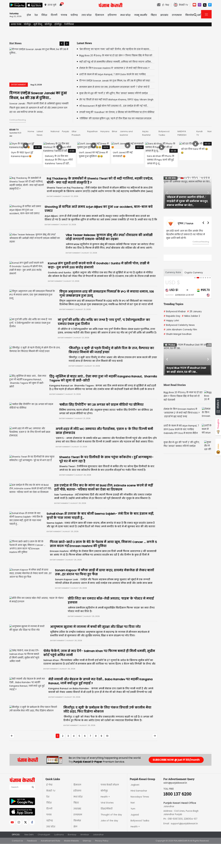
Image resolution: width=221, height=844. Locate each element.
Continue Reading (17, 120)
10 (107, 736)
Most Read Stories (175, 385)
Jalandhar (98, 834)
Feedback (32, 840)
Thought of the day (111, 814)
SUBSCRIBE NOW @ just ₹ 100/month (176, 760)
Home (31, 131)
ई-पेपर (49, 784)
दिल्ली (54, 15)
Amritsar (84, 834)
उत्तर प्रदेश (86, 15)
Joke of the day (109, 820)
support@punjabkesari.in (184, 823)
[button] (62, 44)
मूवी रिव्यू (37, 24)
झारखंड (164, 15)
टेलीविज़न (69, 24)
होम (29, 15)
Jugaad (135, 814)
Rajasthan (92, 131)
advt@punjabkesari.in (175, 782)
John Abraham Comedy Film (180, 329)
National (55, 131)
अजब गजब (16, 24)
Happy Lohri (171, 320)
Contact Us (17, 840)
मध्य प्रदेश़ (125, 15)
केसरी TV (50, 790)
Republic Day (172, 316)
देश (47, 796)
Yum (133, 808)
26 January (194, 311)
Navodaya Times (140, 796)
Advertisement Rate (50, 840)
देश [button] (36, 15)
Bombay (72, 834)
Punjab (65, 131)
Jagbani (135, 784)
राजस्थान (77, 814)
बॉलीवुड (48, 24)
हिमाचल (77, 784)
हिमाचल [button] (99, 15)
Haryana (104, 131)
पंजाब (48, 814)
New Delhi (29, 834)
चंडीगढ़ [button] (74, 15)
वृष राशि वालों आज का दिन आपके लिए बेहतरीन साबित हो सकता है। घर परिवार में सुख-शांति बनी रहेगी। (185, 234)
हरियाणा (77, 790)
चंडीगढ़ (49, 820)
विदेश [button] (44, 15)
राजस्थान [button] (177, 15)
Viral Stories (107, 802)
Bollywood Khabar (175, 311)
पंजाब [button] (64, 15)
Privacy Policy (101, 840)
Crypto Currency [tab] (193, 272)
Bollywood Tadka (140, 820)
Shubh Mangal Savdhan (178, 334)
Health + (105, 796)
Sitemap (87, 840)
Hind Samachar (139, 790)
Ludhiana (59, 834)
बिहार (154, 15)
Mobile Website (71, 840)
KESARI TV (14, 129)
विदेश (49, 802)
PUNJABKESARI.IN (182, 840)
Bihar (114, 131)
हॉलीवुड (58, 24)
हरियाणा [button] (112, 15)
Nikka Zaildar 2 (191, 316)
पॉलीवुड (27, 24)
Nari (209, 131)
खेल (75, 826)
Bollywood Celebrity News (179, 325)
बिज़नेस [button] (189, 15)
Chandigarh (44, 834)
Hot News (15, 43)
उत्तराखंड (77, 808)
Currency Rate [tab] (173, 272)
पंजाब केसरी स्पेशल (110, 784)
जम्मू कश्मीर (140, 15)
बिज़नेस (77, 820)
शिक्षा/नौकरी (106, 808)
